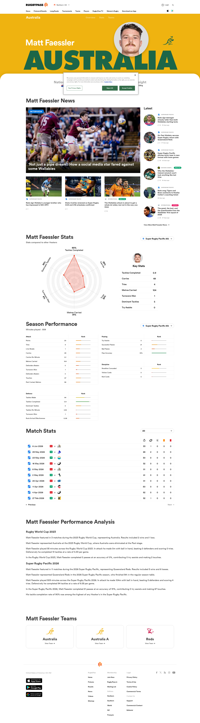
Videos (90, 696)
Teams (77, 11)
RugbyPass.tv (112, 682)
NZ (108, 710)
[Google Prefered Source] (49, 695)
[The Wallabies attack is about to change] (122, 194)
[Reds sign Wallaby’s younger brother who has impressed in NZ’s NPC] (44, 194)
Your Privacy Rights (74, 88)
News (28, 11)
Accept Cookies (127, 88)
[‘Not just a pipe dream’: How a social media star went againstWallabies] (83, 140)
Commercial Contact (134, 705)
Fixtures (91, 682)
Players (86, 11)
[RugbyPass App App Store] (49, 681)
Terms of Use (131, 682)
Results (90, 687)
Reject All (110, 88)
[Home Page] (37, 5)
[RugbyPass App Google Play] (49, 687)
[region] (100, 83)
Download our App (129, 11)
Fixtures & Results (40, 11)
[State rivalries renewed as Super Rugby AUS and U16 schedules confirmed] (83, 194)
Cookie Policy (132, 687)
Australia (33, 17)
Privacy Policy (132, 677)
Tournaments (67, 11)
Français (110, 715)
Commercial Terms (134, 691)
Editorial (130, 710)
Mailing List (111, 687)
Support (130, 701)
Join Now (110, 677)
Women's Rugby (113, 11)
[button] (90, 17)
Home (90, 677)
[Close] (135, 75)
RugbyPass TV (98, 11)
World (109, 705)
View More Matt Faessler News (155, 225)
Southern (110, 701)
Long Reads (54, 11)
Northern (110, 696)
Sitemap (91, 701)
